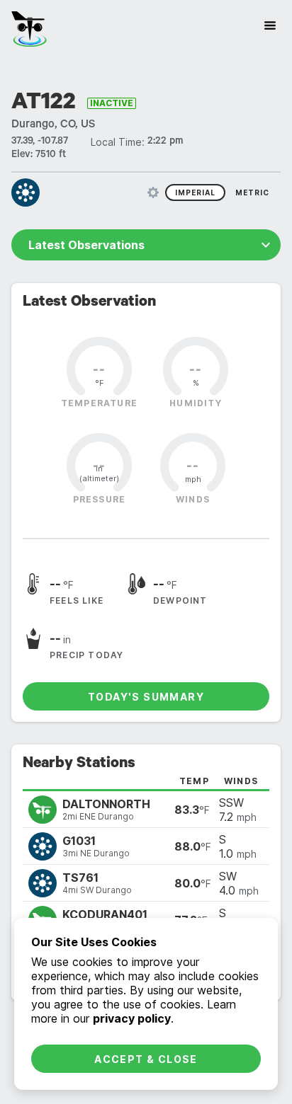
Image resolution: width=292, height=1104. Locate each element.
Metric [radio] (252, 192)
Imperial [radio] (195, 192)
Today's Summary (146, 697)
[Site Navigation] (270, 25)
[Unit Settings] (153, 192)
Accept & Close (146, 1059)
